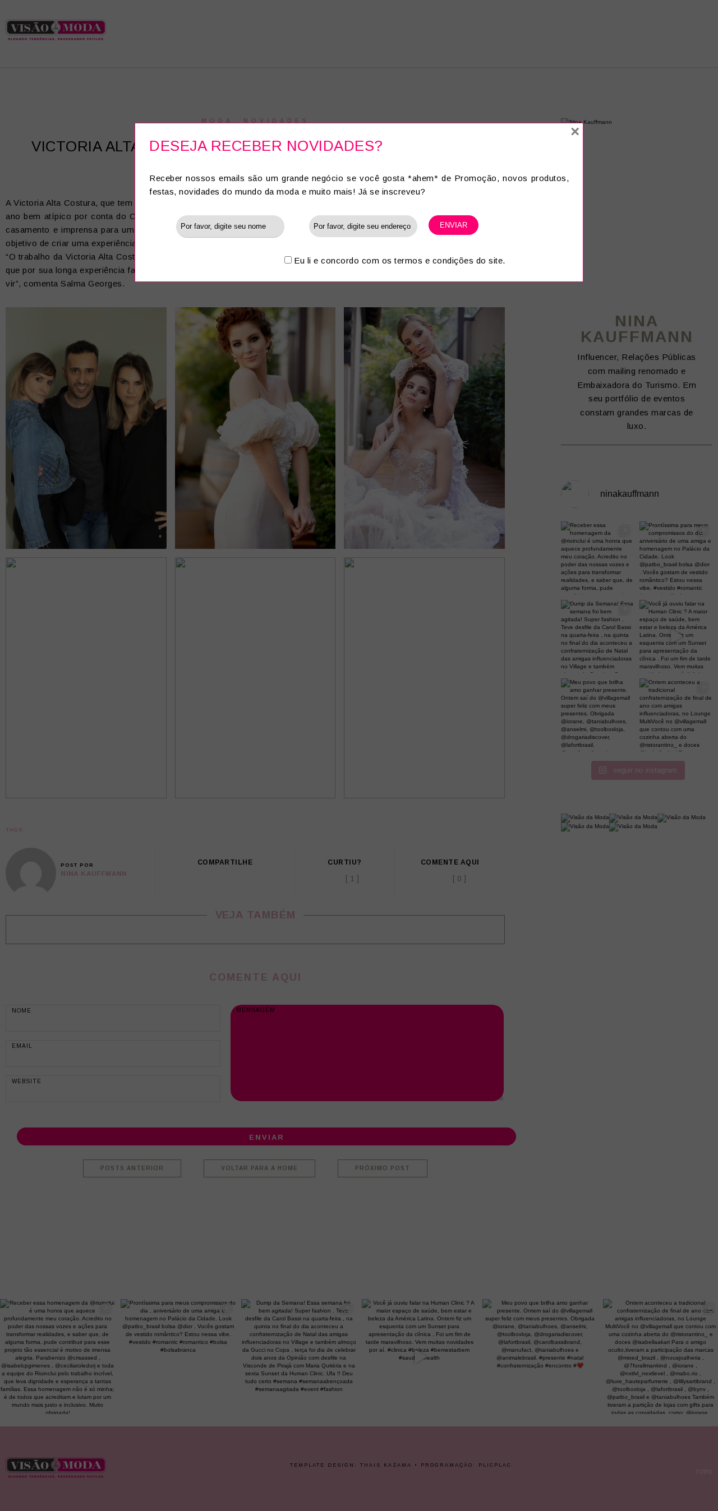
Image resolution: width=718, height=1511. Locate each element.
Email (296, 225)
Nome (162, 225)
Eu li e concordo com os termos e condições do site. (399, 260)
